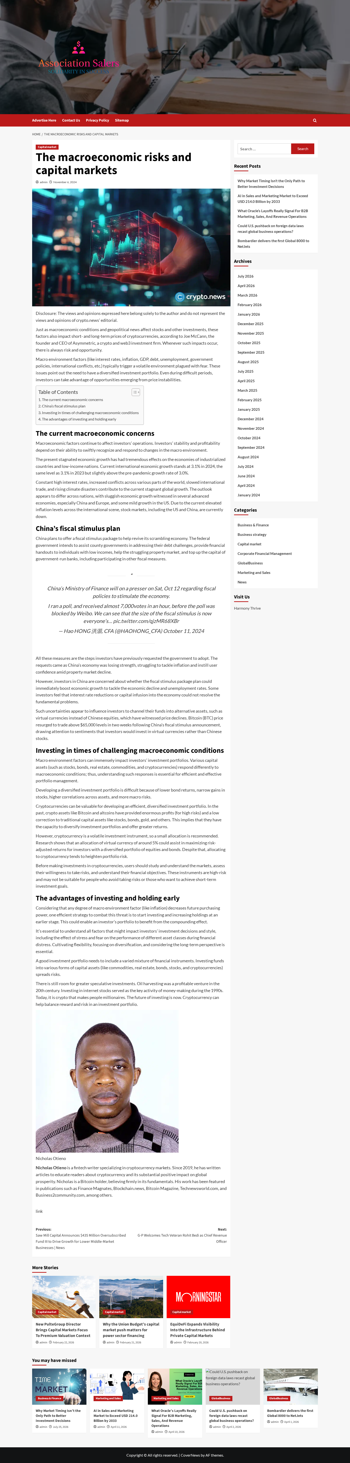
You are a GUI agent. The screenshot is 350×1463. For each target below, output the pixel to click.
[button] (315, 120)
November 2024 (251, 428)
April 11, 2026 (119, 1427)
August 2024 (248, 457)
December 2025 (251, 324)
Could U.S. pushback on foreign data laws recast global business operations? (271, 229)
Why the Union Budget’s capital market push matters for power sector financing (131, 1330)
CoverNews (190, 1455)
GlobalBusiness (250, 563)
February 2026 (250, 305)
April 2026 (246, 286)
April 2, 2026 (233, 1427)
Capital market (47, 147)
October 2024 (249, 438)
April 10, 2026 (177, 1432)
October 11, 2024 (183, 631)
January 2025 (249, 409)
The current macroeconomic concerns (72, 399)
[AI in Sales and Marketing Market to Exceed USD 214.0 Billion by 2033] (117, 1387)
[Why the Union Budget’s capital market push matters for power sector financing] (131, 1297)
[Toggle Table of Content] (133, 392)
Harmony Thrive (247, 608)
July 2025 (246, 371)
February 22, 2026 (63, 1343)
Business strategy (252, 534)
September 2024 (251, 447)
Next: (182, 1235)
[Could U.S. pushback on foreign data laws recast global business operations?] (233, 1387)
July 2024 (246, 466)
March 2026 (247, 295)
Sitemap (122, 120)
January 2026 (249, 314)
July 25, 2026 (60, 1427)
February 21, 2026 (130, 1343)
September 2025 (251, 352)
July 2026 (246, 276)
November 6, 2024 (65, 182)
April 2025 (246, 381)
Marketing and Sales (254, 572)
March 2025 (247, 390)
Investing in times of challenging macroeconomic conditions (90, 412)
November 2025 (251, 333)
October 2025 (249, 343)
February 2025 (250, 400)
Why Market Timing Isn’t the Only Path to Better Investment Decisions (271, 184)
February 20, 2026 (198, 1343)
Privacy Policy (97, 120)
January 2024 (249, 495)
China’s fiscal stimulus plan (63, 406)
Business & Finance (253, 525)
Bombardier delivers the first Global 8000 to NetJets (273, 244)
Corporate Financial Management (265, 553)
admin (44, 182)
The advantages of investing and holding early (79, 419)
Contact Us (71, 120)
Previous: (81, 1238)
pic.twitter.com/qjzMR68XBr (146, 621)
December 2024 (251, 419)
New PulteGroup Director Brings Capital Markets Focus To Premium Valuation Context (63, 1330)
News (242, 582)
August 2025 (248, 362)
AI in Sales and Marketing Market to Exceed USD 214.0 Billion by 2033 (273, 199)
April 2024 (246, 485)
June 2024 (246, 476)
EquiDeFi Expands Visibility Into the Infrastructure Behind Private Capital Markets (197, 1330)
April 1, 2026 (291, 1422)
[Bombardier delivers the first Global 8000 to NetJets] (291, 1387)
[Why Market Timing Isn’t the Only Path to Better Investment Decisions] (59, 1387)
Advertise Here (44, 120)
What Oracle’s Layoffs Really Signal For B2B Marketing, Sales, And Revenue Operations (273, 214)
